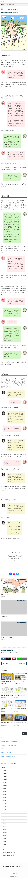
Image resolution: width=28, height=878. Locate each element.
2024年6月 (5, 773)
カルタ (4, 652)
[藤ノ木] (3, 1)
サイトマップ (14, 873)
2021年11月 (5, 832)
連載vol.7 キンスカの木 (6, 752)
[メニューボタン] (26, 1)
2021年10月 (5, 835)
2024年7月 (5, 770)
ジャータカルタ (15, 652)
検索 (24, 733)
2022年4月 (5, 820)
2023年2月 (5, 806)
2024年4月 (5, 779)
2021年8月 (5, 841)
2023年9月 (5, 788)
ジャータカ (9, 652)
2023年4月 (5, 800)
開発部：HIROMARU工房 (7, 12)
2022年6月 (5, 818)
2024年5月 (5, 776)
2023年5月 (5, 797)
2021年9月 (5, 838)
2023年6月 (5, 794)
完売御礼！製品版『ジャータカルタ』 (9, 741)
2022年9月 (5, 809)
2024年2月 (5, 782)
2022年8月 (5, 812)
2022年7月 (5, 815)
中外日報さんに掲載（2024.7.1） (8, 745)
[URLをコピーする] (24, 659)
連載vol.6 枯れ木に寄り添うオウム (9, 756)
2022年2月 (5, 826)
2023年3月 (5, 803)
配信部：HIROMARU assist (9, 852)
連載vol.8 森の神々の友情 (7, 749)
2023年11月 (5, 785)
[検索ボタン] (23, 1)
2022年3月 (5, 823)
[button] (3, 659)
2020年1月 (5, 844)
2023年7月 (5, 791)
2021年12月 (5, 829)
